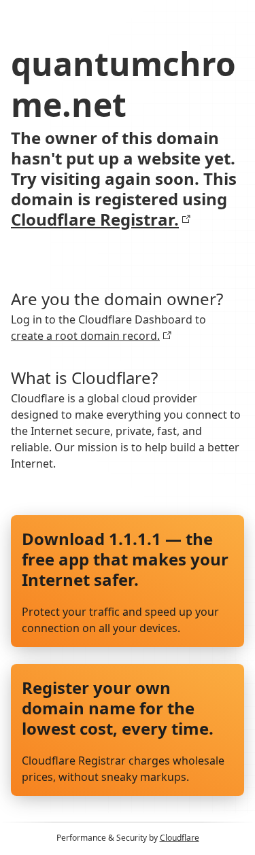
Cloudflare (179, 837)
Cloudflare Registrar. (95, 219)
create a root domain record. (85, 335)
